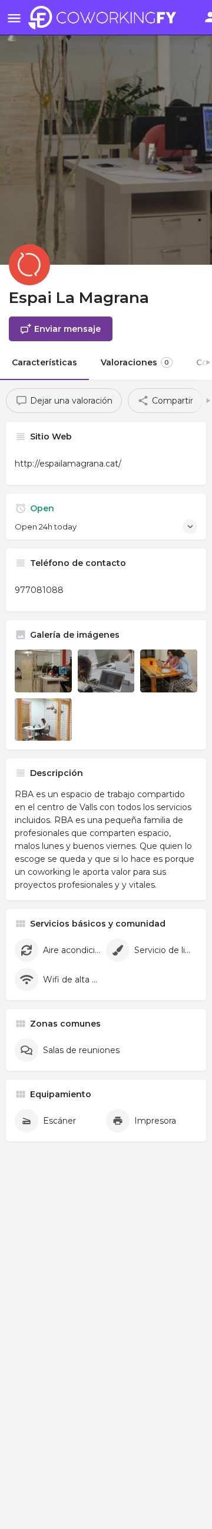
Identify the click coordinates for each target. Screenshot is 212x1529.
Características (44, 362)
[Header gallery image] (106, 132)
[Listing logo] (29, 264)
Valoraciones (135, 362)
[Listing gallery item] (43, 670)
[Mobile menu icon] (14, 17)
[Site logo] (105, 17)
